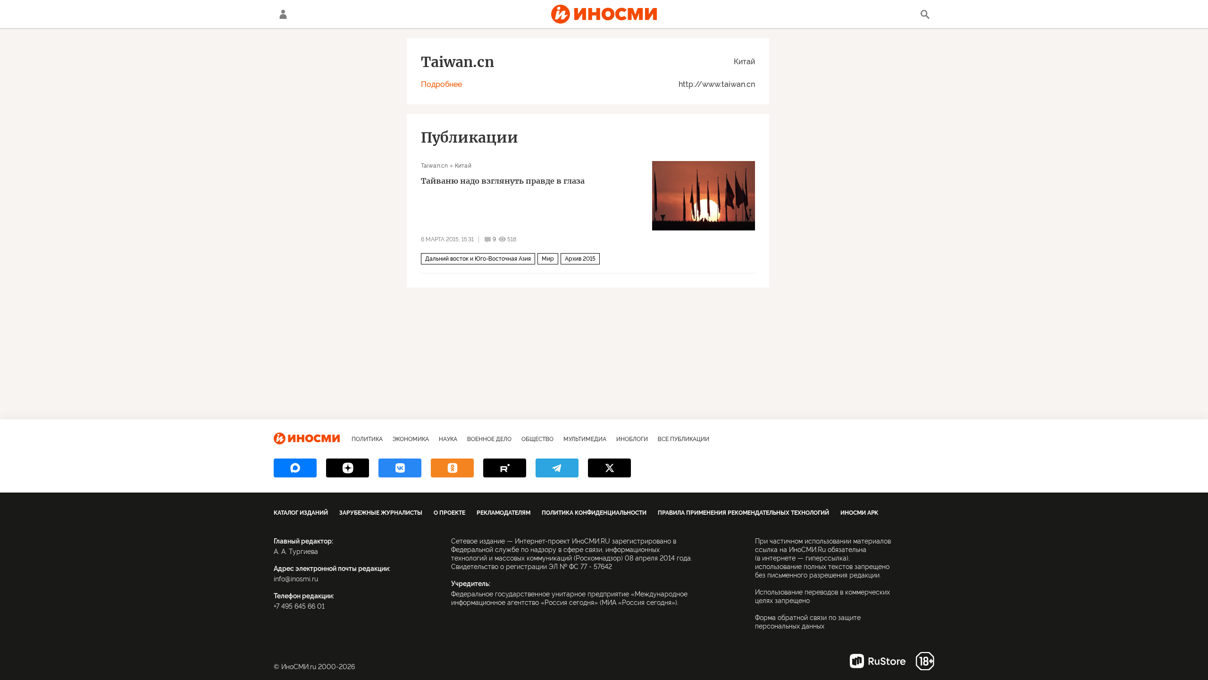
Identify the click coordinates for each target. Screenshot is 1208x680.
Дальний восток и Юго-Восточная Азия (478, 258)
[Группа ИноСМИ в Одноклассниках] (452, 468)
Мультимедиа (584, 439)
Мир (548, 258)
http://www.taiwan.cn (717, 84)
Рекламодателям (503, 513)
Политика (367, 439)
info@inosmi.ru (296, 579)
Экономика (411, 439)
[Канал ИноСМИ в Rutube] (504, 468)
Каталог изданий (301, 513)
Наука (448, 439)
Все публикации (683, 439)
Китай (744, 61)
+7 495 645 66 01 (299, 606)
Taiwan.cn (434, 165)
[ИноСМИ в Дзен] (347, 468)
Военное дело (489, 439)
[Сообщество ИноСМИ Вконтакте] (399, 468)
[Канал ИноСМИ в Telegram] (557, 468)
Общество (537, 439)
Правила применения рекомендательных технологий (743, 513)
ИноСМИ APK (859, 513)
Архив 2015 (580, 258)
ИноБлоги (632, 439)
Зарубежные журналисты (380, 513)
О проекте (449, 513)
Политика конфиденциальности (594, 513)
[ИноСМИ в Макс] (295, 468)
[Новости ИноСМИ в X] (609, 468)
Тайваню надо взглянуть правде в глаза (503, 181)
